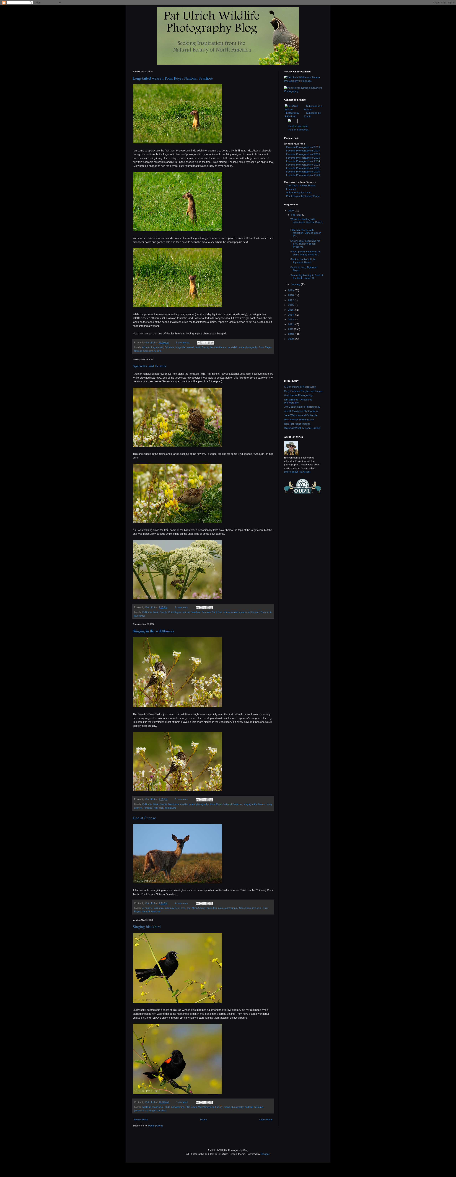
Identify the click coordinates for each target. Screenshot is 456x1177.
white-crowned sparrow (235, 612)
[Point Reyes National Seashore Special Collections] (303, 91)
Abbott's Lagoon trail (152, 347)
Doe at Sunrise (144, 817)
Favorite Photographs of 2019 (303, 147)
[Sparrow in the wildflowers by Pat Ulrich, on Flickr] (177, 706)
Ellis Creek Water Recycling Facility (204, 1107)
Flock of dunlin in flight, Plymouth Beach (303, 261)
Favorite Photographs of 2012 (303, 164)
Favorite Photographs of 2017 (303, 150)
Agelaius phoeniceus (153, 1107)
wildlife (157, 351)
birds (167, 1107)
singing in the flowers (254, 804)
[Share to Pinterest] (212, 343)
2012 (291, 324)
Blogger (265, 1153)
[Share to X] (205, 343)
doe (188, 908)
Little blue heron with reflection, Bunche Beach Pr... (305, 233)
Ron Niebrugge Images (297, 423)
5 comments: (183, 342)
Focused (291, 189)
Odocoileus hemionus (250, 908)
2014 (291, 314)
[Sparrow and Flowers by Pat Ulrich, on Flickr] (177, 446)
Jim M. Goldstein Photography (301, 411)
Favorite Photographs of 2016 (303, 154)
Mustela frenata (218, 347)
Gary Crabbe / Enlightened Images (303, 391)
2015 (291, 309)
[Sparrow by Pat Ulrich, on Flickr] (177, 790)
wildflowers (253, 612)
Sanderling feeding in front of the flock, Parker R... (306, 277)
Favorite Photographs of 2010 (303, 171)
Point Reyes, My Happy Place (303, 196)
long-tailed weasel (185, 347)
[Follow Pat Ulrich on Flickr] (293, 122)
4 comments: (182, 903)
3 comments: (182, 799)
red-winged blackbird (155, 1110)
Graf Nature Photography (298, 395)
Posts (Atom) (155, 1125)
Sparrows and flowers (149, 365)
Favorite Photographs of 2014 (303, 161)
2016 (291, 304)
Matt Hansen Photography (299, 419)
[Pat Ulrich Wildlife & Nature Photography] (303, 80)
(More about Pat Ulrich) (297, 471)
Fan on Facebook (298, 129)
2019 (291, 290)
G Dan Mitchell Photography (300, 386)
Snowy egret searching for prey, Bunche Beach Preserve (305, 243)
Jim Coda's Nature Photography (302, 406)
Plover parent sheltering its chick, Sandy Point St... (305, 253)
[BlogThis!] (202, 343)
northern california (254, 1107)
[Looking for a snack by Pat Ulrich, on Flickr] (177, 522)
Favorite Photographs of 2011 (303, 168)
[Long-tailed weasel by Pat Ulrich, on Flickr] (177, 142)
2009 (291, 338)
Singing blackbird (147, 926)
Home (203, 1119)
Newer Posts (141, 1119)
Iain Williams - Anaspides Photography (298, 401)
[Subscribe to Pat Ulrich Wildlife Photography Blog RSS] (294, 116)
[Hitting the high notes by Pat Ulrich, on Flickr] (177, 1002)
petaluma (139, 1110)
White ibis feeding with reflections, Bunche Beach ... (306, 222)
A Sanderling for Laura (299, 192)
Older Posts (266, 1119)
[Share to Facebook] (209, 343)
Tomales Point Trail (212, 612)
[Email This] (199, 343)
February (296, 214)
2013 (291, 319)
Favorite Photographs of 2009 (303, 175)
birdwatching (177, 1107)
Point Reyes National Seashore (184, 612)
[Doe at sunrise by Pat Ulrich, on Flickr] (177, 882)
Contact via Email (298, 126)
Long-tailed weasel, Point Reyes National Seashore (173, 78)
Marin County (202, 347)
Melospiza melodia (178, 804)
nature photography (248, 347)
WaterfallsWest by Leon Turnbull (302, 427)
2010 (291, 334)
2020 (291, 210)
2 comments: (182, 607)
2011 (291, 329)
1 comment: (182, 1102)
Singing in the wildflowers (153, 630)
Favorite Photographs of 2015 (303, 157)
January (296, 284)
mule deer (212, 908)
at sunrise (147, 908)
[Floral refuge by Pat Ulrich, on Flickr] (177, 598)
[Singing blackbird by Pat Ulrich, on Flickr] (177, 1093)
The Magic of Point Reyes (300, 185)
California (169, 347)
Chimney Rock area (175, 908)
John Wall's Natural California (300, 415)
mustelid (232, 347)
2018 (291, 295)
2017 (291, 300)
